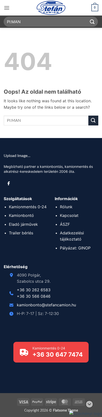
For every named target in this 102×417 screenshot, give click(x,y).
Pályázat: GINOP (75, 247)
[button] (7, 8)
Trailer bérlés (21, 232)
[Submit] (92, 21)
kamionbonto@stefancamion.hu (46, 304)
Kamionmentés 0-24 (28, 206)
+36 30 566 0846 (34, 296)
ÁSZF (65, 224)
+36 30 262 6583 (34, 289)
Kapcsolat (69, 215)
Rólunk (66, 206)
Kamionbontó (21, 215)
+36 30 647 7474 (57, 354)
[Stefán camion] (51, 8)
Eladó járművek (23, 224)
